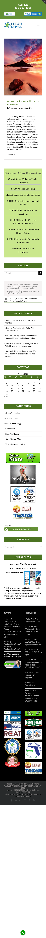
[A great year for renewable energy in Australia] (23, 67)
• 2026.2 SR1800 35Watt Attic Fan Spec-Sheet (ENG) (33, 643)
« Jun (6, 398)
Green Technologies (13, 414)
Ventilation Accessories (15, 445)
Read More (11, 155)
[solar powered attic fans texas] (13, 23)
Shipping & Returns (12, 628)
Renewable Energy (13, 424)
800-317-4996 (23, 7)
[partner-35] (33, 13)
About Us (8, 635)
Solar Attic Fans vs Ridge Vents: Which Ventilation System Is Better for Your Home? (21, 354)
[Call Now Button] (22, 932)
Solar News (10, 430)
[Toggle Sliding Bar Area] (43, 2)
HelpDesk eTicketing (12, 625)
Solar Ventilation (12, 435)
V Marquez (13, 108)
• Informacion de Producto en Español (31, 676)
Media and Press (12, 419)
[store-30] (9, 13)
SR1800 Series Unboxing (23, 188)
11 (12, 387)
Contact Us (16, 633)
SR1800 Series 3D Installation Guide (23, 195)
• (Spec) (36, 668)
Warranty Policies (32, 702)
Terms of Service (32, 697)
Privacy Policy (31, 699)
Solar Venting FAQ (13, 440)
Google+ (7, 527)
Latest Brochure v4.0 (14, 574)
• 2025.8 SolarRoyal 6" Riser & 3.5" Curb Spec (33, 653)
